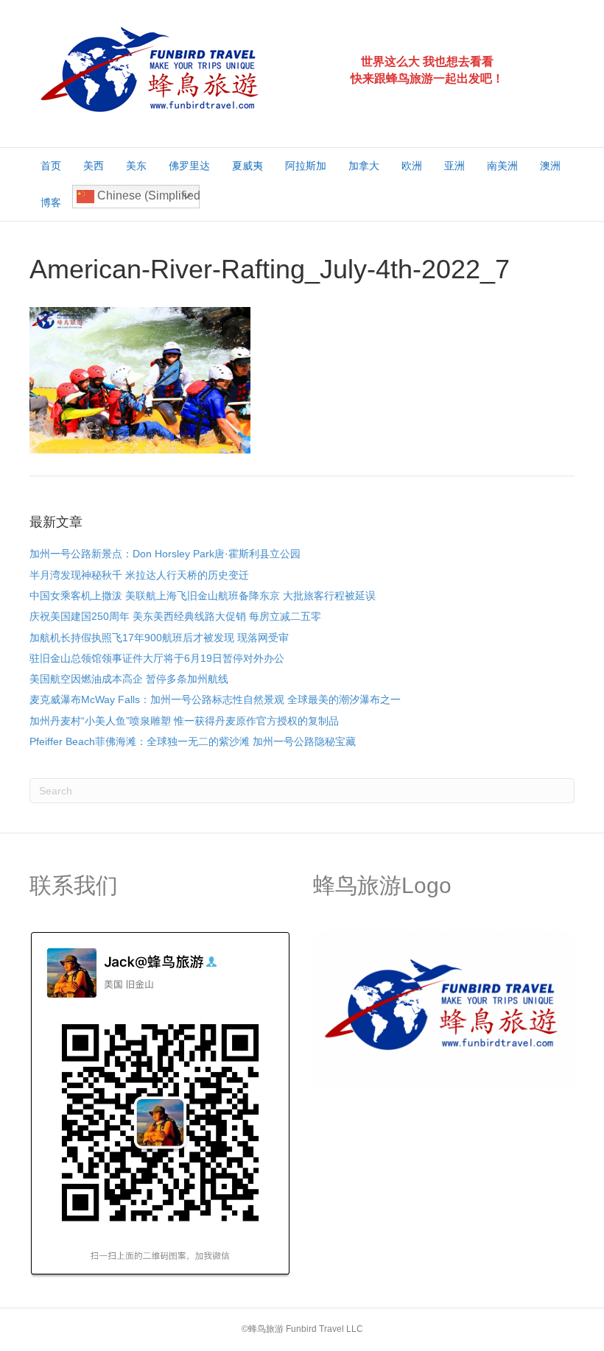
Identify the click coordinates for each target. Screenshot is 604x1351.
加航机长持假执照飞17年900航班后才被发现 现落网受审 (159, 637)
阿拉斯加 (305, 166)
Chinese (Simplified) (147, 195)
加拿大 (363, 166)
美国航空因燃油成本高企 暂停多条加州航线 (128, 679)
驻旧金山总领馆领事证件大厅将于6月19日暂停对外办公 (156, 658)
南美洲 (502, 166)
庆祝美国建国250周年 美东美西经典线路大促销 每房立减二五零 (175, 616)
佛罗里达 (189, 166)
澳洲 (550, 166)
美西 (93, 166)
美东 (136, 166)
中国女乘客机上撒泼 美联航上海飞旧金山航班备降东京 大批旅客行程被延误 (202, 596)
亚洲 (454, 166)
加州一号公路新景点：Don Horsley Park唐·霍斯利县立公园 (165, 554)
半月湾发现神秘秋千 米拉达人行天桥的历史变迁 (139, 575)
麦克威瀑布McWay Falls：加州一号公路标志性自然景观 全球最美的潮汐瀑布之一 (215, 699)
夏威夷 (247, 166)
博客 (51, 202)
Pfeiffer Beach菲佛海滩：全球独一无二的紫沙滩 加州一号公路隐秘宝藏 (192, 741)
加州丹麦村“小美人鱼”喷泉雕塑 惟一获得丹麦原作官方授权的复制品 (184, 721)
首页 (51, 166)
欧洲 (411, 166)
